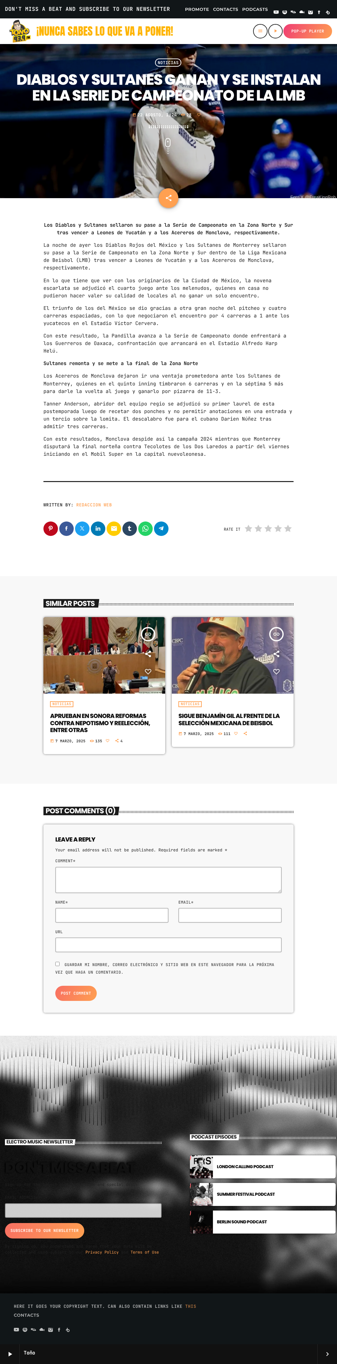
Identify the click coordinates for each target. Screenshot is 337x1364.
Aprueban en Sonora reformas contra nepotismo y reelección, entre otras (100, 723)
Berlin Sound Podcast (242, 1222)
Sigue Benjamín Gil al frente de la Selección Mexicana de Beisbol (228, 720)
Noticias (168, 62)
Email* (186, 902)
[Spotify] (284, 13)
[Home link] (91, 31)
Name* (61, 902)
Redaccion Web (94, 505)
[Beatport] (327, 13)
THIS (190, 1306)
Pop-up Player (307, 31)
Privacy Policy (102, 1252)
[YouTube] (276, 13)
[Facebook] (319, 13)
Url (59, 932)
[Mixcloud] (302, 13)
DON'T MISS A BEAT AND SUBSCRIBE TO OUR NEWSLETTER (87, 9)
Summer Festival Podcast (246, 1194)
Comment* (65, 861)
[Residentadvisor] (293, 13)
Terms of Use (145, 1252)
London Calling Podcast (245, 1167)
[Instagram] (310, 13)
